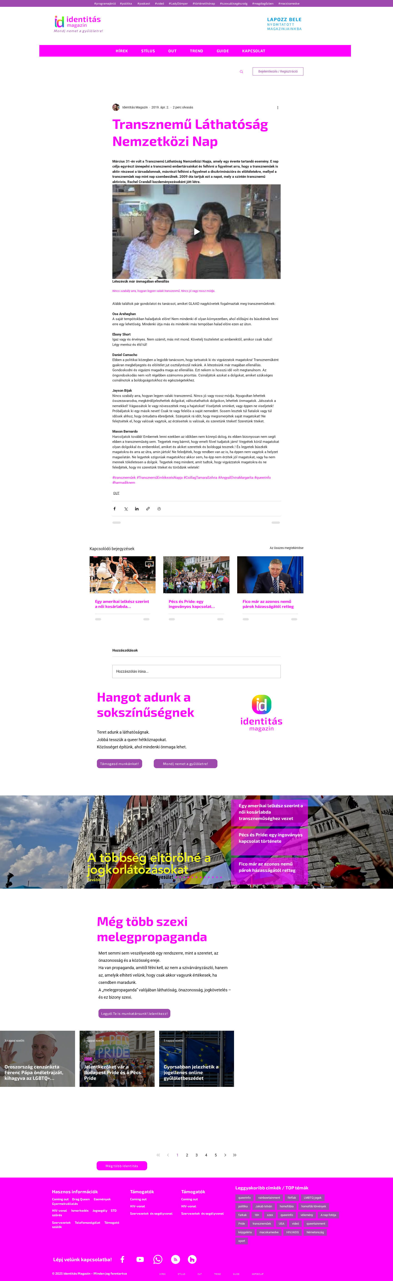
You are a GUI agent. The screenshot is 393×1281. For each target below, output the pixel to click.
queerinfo (244, 1197)
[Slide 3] (204, 877)
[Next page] (225, 1155)
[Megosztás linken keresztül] (148, 508)
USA (281, 1223)
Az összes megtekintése (286, 548)
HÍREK (88, 1058)
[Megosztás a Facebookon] (114, 508)
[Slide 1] (172, 877)
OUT (116, 493)
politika (243, 1206)
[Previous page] (168, 1155)
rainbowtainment (269, 1197)
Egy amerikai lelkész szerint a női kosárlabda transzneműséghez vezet (122, 604)
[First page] (158, 1155)
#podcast (144, 3)
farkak (242, 1215)
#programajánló (105, 3)
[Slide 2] (208, 877)
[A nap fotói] (196, 877)
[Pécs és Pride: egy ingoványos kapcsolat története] (196, 575)
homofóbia (287, 1206)
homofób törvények (313, 1206)
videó (295, 1223)
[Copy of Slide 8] (221, 877)
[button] (241, 71)
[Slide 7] (176, 877)
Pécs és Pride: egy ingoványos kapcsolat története (190, 604)
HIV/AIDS (292, 1232)
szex (270, 1215)
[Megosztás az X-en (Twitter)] (125, 508)
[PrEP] (188, 877)
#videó (160, 3)
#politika (126, 3)
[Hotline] (180, 877)
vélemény (307, 1215)
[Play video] (196, 231)
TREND (88, 1119)
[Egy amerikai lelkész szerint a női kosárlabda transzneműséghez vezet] (123, 574)
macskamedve (269, 1232)
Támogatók (142, 1191)
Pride (241, 1223)
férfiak (292, 1197)
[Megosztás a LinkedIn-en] (137, 508)
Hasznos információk (75, 1191)
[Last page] (235, 1155)
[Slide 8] (192, 877)
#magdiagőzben (263, 3)
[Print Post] (159, 508)
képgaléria (245, 1232)
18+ (256, 1215)
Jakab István (263, 1206)
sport (241, 1241)
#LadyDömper (179, 3)
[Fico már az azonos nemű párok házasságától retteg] (270, 574)
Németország (315, 1232)
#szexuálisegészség (234, 3)
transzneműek (262, 1223)
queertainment (316, 1223)
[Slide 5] (217, 877)
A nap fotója (328, 1215)
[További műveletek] (278, 107)
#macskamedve (289, 3)
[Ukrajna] (184, 877)
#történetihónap (205, 3)
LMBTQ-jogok (313, 1197)
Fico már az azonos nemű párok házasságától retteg (268, 604)
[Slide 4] (213, 877)
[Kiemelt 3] (200, 877)
